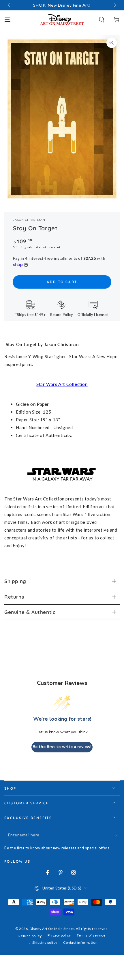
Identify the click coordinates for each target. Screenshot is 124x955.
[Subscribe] (116, 835)
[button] (101, 20)
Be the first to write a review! (62, 747)
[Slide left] (9, 5)
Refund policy (30, 936)
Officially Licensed (93, 315)
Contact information (80, 942)
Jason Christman (29, 219)
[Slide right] (115, 5)
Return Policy (61, 315)
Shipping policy (44, 942)
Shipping (20, 247)
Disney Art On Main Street (52, 928)
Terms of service (91, 935)
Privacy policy (59, 935)
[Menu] (7, 20)
